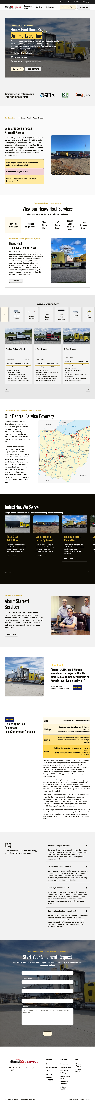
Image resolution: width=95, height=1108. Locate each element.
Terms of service (85, 1099)
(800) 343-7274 (67, 7)
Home (48, 1064)
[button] (39, 7)
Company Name (27, 969)
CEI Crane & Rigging (49, 1079)
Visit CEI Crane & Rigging (81, 2)
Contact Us (84, 7)
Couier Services (65, 1067)
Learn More (16, 281)
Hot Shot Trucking (63, 1088)
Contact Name (27, 978)
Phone (24, 997)
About (69, 2)
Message (25, 1006)
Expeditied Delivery (64, 1072)
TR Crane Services (78, 1070)
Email (24, 987)
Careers (62, 2)
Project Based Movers (65, 1077)
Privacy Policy (73, 1099)
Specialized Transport (64, 1082)
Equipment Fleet (28, 7)
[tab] (10, 118)
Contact (49, 1074)
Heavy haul (64, 1064)
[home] (13, 7)
